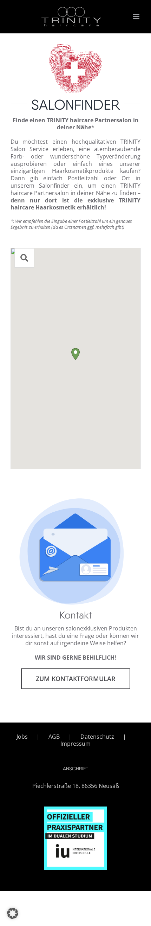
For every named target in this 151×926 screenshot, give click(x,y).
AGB (54, 736)
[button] (75, 354)
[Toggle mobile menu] (136, 16)
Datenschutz (97, 736)
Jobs (22, 736)
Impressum (75, 743)
